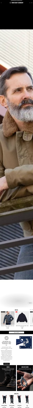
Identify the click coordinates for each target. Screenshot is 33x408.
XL (24, 323)
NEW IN (16, 310)
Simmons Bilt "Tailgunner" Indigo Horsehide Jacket (7, 325)
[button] (29, 2)
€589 (22, 328)
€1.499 (8, 328)
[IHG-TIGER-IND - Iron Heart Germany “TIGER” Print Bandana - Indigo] (25, 342)
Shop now (4, 407)
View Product (6, 363)
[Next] (32, 310)
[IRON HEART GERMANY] (16, 2)
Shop (8, 373)
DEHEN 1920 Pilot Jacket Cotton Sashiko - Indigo (22, 325)
